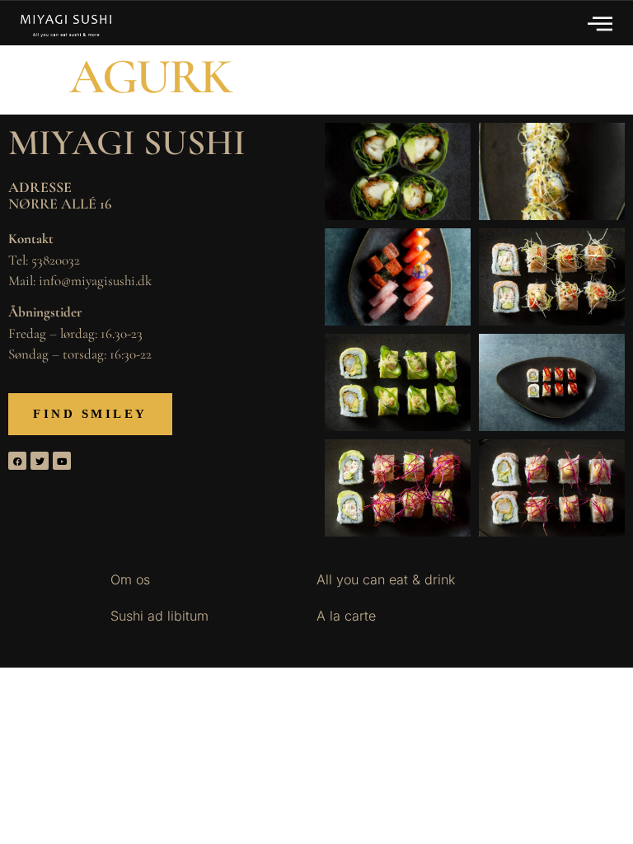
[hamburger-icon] (601, 23)
